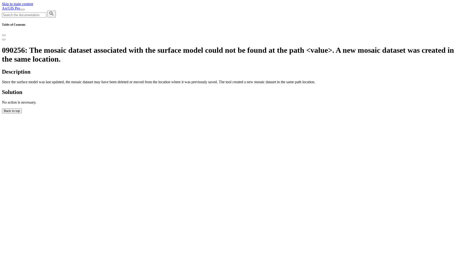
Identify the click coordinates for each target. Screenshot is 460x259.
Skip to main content (17, 4)
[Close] (4, 35)
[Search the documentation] (51, 14)
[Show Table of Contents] (4, 39)
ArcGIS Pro (11, 8)
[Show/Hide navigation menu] (23, 9)
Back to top (12, 111)
